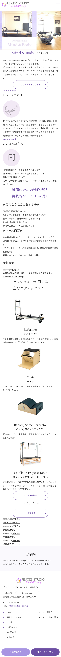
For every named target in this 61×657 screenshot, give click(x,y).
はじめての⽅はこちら (30, 84)
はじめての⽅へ (14, 617)
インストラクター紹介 (48, 617)
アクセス (11, 622)
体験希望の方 (16, 651)
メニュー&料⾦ (30, 495)
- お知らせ (11, 632)
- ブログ (10, 637)
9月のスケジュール (11, 522)
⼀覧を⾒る (30, 513)
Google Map (27, 593)
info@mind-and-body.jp (13, 276)
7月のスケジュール (11, 537)
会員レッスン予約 (45, 651)
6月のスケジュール (11, 544)
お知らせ (16, 519)
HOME (9, 612)
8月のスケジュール (11, 530)
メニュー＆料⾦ (45, 612)
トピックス (12, 627)
